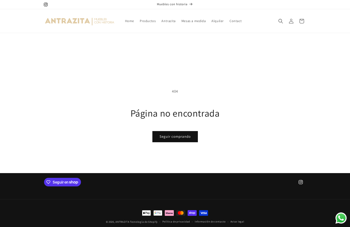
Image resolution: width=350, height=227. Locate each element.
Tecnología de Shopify (144, 221)
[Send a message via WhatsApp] (341, 218)
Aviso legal (237, 221)
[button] (280, 21)
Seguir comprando (175, 136)
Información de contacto (210, 221)
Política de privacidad (176, 221)
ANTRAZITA (122, 221)
